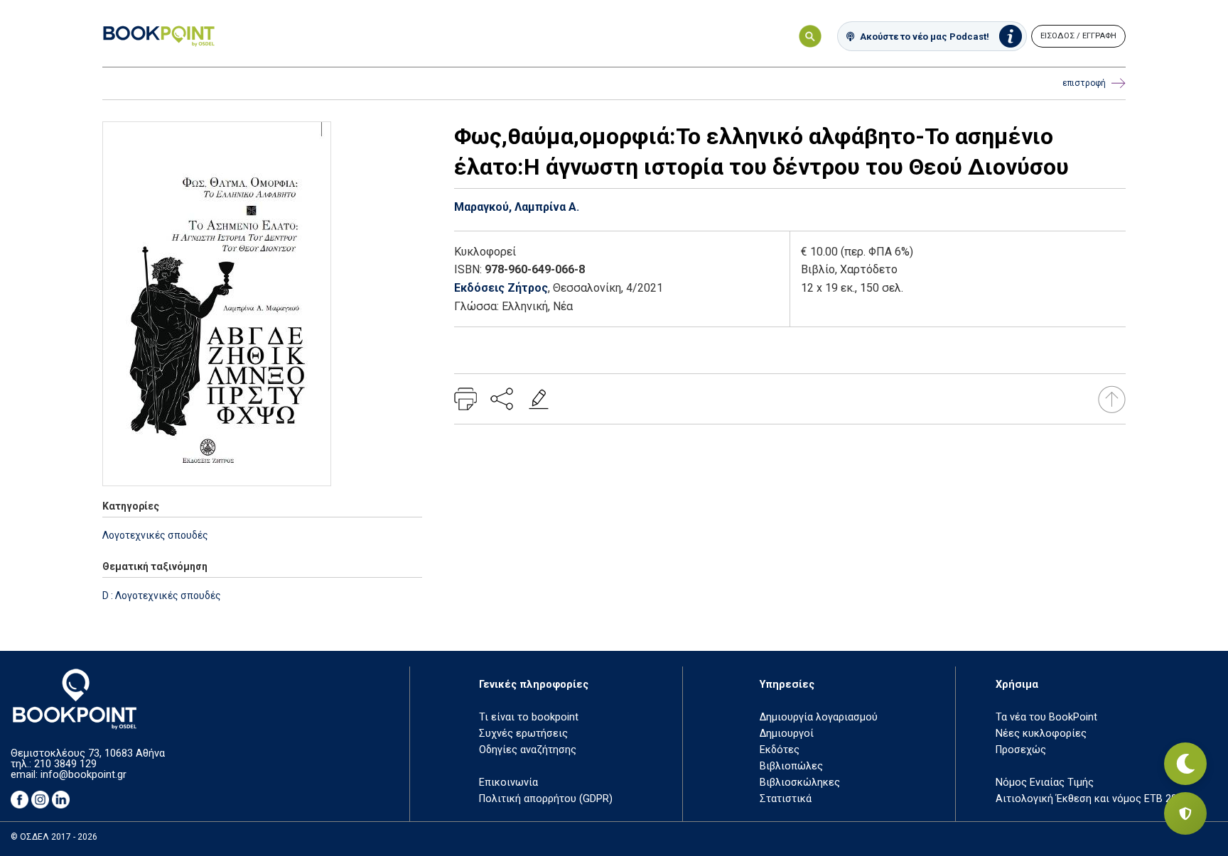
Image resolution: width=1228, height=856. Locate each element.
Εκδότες (779, 750)
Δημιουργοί (787, 734)
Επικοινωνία (508, 783)
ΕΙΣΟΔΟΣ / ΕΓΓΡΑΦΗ (1078, 35)
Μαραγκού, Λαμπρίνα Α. (516, 207)
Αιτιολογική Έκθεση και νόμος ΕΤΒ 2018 (1092, 799)
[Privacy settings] (1185, 813)
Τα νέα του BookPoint (1046, 717)
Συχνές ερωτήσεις (523, 734)
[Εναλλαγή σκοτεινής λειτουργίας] (1185, 763)
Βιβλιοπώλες (791, 766)
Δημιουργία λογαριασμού (819, 717)
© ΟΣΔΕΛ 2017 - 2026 (54, 837)
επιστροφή (1084, 83)
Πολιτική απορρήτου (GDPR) (546, 799)
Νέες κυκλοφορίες (1041, 734)
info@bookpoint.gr (83, 775)
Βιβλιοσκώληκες (800, 783)
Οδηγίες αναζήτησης (527, 750)
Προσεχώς (1021, 750)
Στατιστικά (786, 799)
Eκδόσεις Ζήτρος (501, 288)
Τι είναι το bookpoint (528, 717)
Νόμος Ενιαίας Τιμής (1045, 783)
